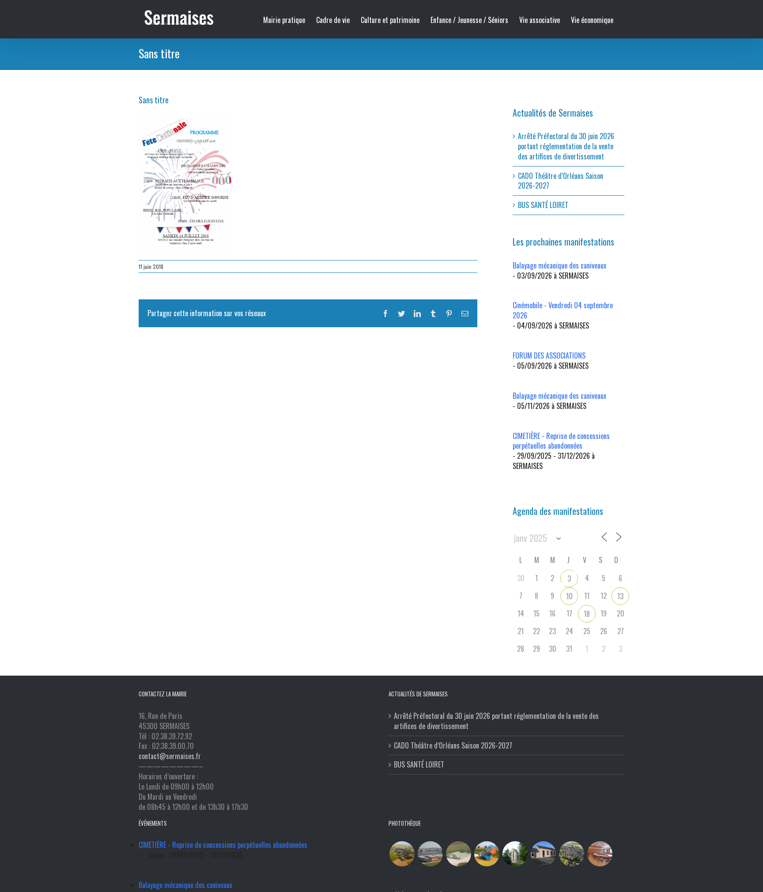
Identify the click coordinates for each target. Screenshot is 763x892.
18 (587, 614)
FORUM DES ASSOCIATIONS (549, 355)
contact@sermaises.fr (170, 756)
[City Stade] (458, 854)
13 (620, 596)
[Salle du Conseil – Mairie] (599, 854)
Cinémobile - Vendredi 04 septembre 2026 (563, 310)
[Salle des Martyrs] (543, 854)
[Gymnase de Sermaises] (430, 854)
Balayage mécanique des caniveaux (559, 265)
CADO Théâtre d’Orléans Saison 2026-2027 (560, 180)
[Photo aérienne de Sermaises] (402, 854)
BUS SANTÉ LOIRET (543, 205)
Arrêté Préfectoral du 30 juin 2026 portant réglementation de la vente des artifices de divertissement (566, 146)
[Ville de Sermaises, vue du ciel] (571, 854)
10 (569, 596)
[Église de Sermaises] (515, 854)
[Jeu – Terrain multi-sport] (486, 854)
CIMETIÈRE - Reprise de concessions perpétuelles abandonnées (561, 441)
